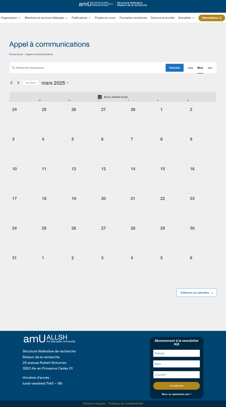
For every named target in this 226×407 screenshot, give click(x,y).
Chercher (174, 67)
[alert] (113, 97)
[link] (113, 4)
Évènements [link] (16, 54)
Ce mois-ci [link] (31, 82)
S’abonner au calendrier (194, 292)
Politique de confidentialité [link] (125, 403)
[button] (11, 18)
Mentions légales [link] (94, 403)
